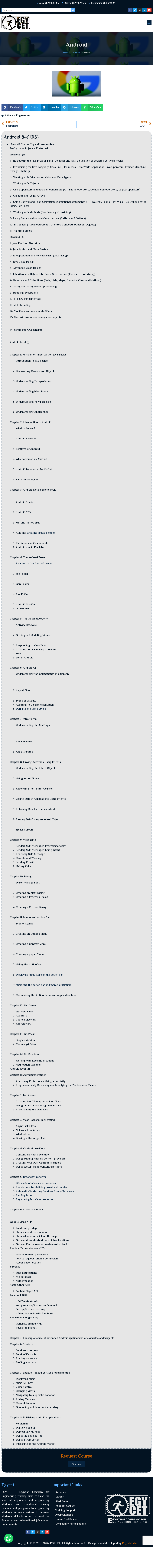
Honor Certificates (66, 1519)
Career (59, 1497)
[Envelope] (149, 10)
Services (60, 1492)
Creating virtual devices (41, 533)
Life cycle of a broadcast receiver (36, 1183)
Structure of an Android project (34, 564)
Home (65, 53)
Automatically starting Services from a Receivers (45, 1191)
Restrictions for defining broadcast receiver (42, 1187)
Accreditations (64, 1515)
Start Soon (61, 1501)
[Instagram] (139, 10)
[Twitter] (135, 10)
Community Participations (70, 1524)
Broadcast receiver (34, 1177)
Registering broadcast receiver (34, 1200)
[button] (149, 22)
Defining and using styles (31, 709)
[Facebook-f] (130, 10)
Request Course (65, 1506)
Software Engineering (17, 116)
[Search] (73, 10)
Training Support (65, 1510)
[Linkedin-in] (144, 10)
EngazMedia (129, 1543)
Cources (75, 53)
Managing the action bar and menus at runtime (43, 985)
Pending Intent (25, 1195)
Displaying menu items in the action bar (39, 975)
